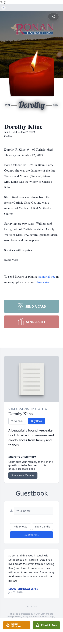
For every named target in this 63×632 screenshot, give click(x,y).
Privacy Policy (21, 616)
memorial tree (46, 276)
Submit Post (31, 534)
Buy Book (36, 421)
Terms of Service (41, 616)
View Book (17, 421)
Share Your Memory (22, 475)
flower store (43, 282)
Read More (11, 260)
